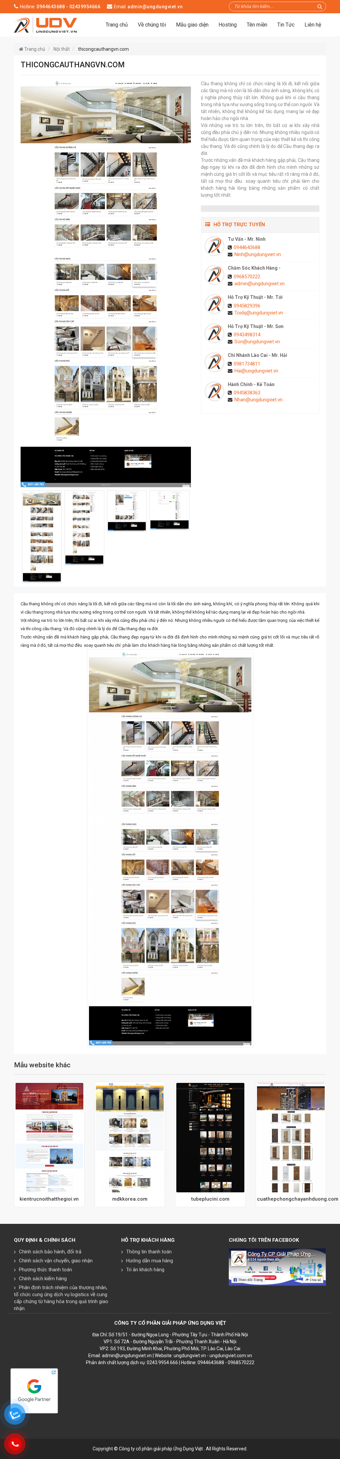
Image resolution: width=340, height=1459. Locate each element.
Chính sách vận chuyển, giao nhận (56, 1261)
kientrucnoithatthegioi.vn (49, 1199)
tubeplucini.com (210, 1199)
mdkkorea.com (129, 1199)
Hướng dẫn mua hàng (149, 1261)
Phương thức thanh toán (45, 1270)
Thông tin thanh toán (149, 1252)
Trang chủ (117, 25)
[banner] (45, 24)
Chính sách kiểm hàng (43, 1279)
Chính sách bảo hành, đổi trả (50, 1252)
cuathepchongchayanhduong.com (291, 1199)
